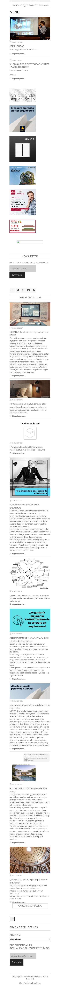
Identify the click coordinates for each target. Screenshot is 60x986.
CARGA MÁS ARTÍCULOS (30, 905)
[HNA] (22, 202)
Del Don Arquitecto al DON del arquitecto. (29, 595)
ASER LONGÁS (17, 46)
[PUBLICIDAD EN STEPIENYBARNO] (22, 95)
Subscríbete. (35, 983)
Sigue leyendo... (18, 54)
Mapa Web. (24, 983)
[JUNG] (22, 149)
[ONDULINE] (22, 226)
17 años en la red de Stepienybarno (26, 447)
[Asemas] (30, 1)
